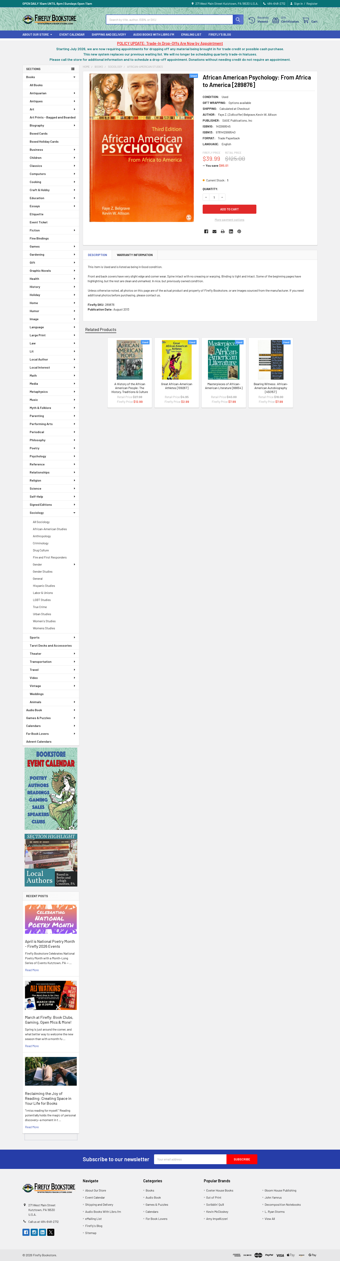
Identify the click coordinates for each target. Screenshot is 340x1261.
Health (34, 278)
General (37, 578)
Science (35, 488)
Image (34, 319)
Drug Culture (41, 550)
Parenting (37, 416)
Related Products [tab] (100, 329)
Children (36, 157)
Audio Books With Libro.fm (153, 34)
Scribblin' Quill (215, 1204)
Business (36, 149)
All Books (36, 85)
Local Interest (40, 367)
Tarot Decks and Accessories (51, 645)
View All (270, 1218)
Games (35, 246)
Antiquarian (38, 93)
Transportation (41, 661)
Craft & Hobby (40, 190)
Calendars (33, 726)
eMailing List (191, 34)
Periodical (37, 432)
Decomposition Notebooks (283, 1204)
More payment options (229, 219)
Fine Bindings (39, 238)
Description (97, 255)
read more (32, 970)
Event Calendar (72, 34)
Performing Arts (41, 424)
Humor (34, 311)
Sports (35, 637)
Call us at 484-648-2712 (43, 1221)
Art (32, 109)
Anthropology (42, 536)
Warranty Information (135, 255)
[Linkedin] (231, 231)
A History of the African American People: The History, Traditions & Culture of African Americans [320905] (129, 391)
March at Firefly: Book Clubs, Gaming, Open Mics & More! (49, 1019)
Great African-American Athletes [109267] (176, 386)
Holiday (35, 295)
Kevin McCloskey (217, 1211)
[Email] (214, 231)
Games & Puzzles (38, 718)
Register (312, 3)
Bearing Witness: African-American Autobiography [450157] (271, 388)
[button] (51, 789)
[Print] (222, 231)
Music (34, 399)
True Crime (40, 607)
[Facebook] (206, 231)
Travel (34, 669)
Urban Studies (42, 614)
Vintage (35, 686)
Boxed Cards (39, 133)
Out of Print (213, 1197)
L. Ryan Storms (275, 1211)
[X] (50, 1232)
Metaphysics (39, 391)
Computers (38, 174)
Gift (32, 262)
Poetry (34, 448)
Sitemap (90, 1233)
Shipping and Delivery (109, 34)
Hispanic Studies (44, 585)
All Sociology (41, 522)
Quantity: (210, 189)
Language (37, 327)
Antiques (36, 101)
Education (37, 198)
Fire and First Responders (50, 557)
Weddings (37, 694)
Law (33, 343)
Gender (37, 564)
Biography (37, 125)
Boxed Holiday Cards (44, 141)
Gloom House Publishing (280, 1190)
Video (34, 677)
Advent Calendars (39, 741)
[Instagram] (34, 1232)
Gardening (37, 254)
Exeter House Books (219, 1190)
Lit (32, 351)
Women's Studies (44, 621)
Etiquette (36, 214)
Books (30, 77)
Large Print (38, 335)
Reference (37, 464)
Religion (35, 480)
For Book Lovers (37, 733)
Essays (35, 206)
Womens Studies (44, 628)
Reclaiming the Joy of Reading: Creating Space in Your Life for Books (48, 1098)
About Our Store (35, 34)
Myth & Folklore (40, 408)
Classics (36, 165)
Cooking (35, 182)
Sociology (37, 512)
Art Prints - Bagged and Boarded (53, 117)
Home (34, 303)
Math (33, 375)
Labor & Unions (43, 592)
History (35, 286)
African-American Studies (50, 529)
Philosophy (37, 440)
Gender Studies (43, 571)
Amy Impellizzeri (217, 1218)
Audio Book (34, 710)
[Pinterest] (239, 231)
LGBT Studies (42, 600)
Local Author (39, 359)
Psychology (38, 456)
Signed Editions (41, 504)
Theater (35, 653)
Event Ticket (39, 222)
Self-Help (36, 496)
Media (34, 383)
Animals (35, 702)
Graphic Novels (40, 270)
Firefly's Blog (220, 34)
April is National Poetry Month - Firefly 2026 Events (50, 944)
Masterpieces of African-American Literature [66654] (224, 386)
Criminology (40, 543)
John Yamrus (273, 1197)
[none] (141, 148)
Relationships (40, 472)
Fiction (35, 230)
